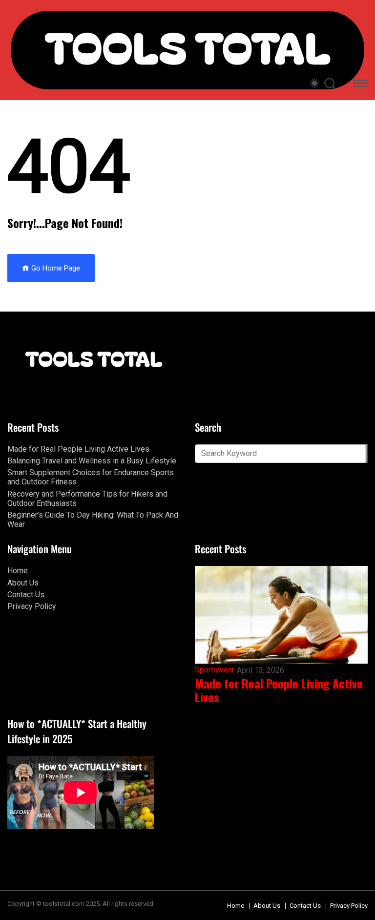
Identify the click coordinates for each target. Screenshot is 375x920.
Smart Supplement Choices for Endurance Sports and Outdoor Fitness (90, 477)
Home (17, 570)
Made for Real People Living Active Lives (78, 449)
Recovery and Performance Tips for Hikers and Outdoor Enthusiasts (87, 498)
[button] (360, 84)
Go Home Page (54, 268)
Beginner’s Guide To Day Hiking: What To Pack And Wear (92, 519)
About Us (23, 582)
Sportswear (214, 669)
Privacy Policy (31, 606)
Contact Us (25, 594)
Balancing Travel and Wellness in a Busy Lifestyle (91, 460)
